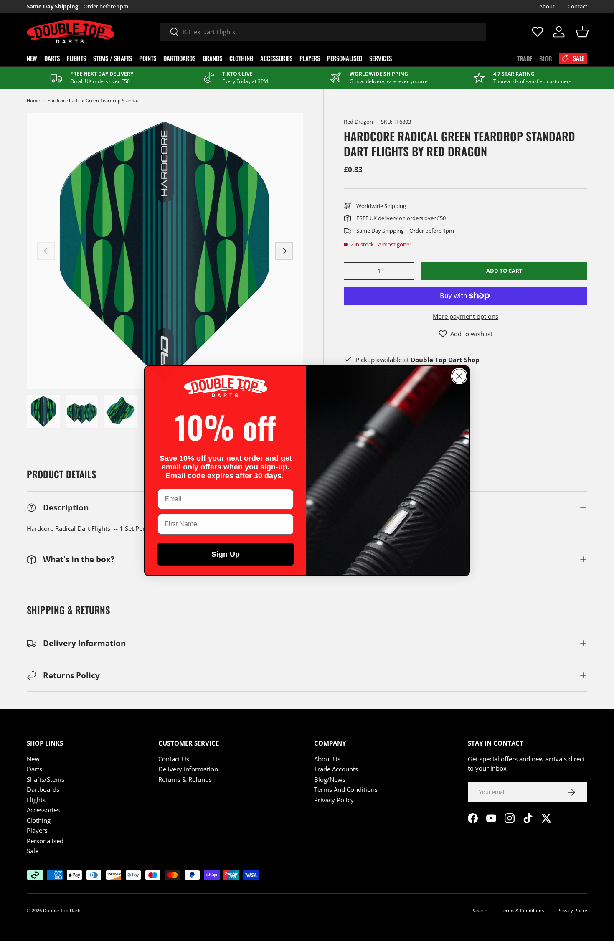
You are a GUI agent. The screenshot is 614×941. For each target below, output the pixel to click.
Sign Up (225, 554)
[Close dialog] (459, 376)
